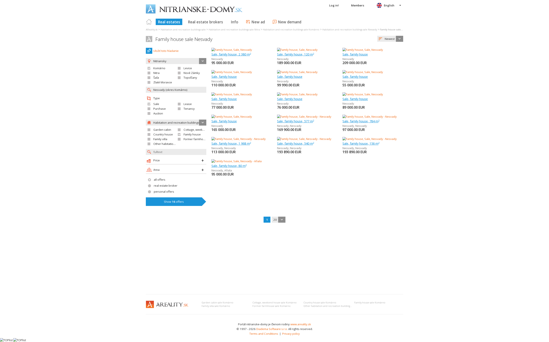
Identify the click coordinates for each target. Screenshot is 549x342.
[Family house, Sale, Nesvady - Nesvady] (304, 116)
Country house (163, 134)
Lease (188, 104)
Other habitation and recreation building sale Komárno (334, 306)
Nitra (156, 73)
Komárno (159, 68)
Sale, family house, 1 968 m (231, 143)
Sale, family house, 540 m (295, 143)
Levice (188, 68)
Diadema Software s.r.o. (272, 329)
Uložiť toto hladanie (166, 51)
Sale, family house (355, 54)
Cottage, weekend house (200, 130)
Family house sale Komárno (369, 302)
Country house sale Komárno (319, 302)
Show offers (174, 202)
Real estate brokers (205, 21)
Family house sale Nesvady (183, 39)
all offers (159, 180)
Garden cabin (162, 130)
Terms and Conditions (263, 334)
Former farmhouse (196, 139)
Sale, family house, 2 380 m (231, 54)
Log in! (334, 5)
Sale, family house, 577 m (295, 121)
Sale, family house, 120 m (295, 54)
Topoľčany (190, 78)
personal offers (164, 192)
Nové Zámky (192, 73)
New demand (289, 21)
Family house (192, 134)
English (389, 5)
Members (357, 5)
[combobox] (390, 39)
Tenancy (189, 109)
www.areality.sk (300, 324)
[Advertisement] (274, 259)
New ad (258, 21)
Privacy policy (291, 334)
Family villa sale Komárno (216, 306)
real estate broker (165, 186)
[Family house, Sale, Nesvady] (231, 50)
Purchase (159, 109)
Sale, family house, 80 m (229, 166)
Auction (158, 113)
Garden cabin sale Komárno (217, 302)
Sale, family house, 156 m (361, 143)
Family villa (160, 139)
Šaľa (156, 78)
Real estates (169, 21)
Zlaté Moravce (162, 82)
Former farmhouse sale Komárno (271, 306)
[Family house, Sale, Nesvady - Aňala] (236, 161)
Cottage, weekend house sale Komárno (274, 302)
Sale (156, 104)
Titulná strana (149, 22)
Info (234, 21)
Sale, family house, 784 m (361, 121)
